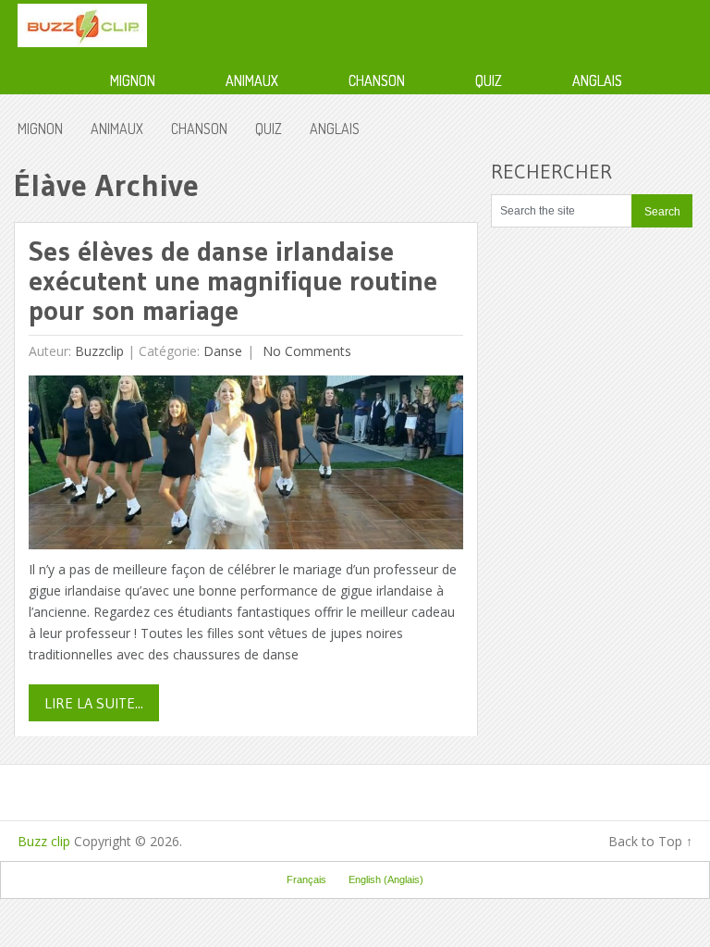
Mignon (132, 80)
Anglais (597, 80)
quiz (488, 80)
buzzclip (99, 351)
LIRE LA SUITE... (93, 703)
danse (222, 351)
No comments (305, 351)
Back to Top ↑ (650, 841)
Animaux (252, 80)
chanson (377, 80)
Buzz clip (44, 841)
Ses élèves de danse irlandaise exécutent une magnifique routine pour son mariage (233, 280)
